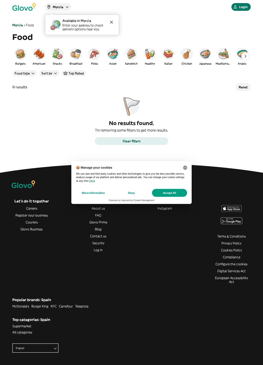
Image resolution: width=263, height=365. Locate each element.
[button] (20, 56)
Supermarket (21, 326)
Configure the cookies (231, 264)
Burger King (39, 306)
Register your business (31, 215)
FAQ (98, 215)
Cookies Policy (231, 250)
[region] (131, 56)
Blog (98, 229)
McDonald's (20, 306)
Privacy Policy (231, 243)
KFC (54, 306)
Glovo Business (32, 229)
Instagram (164, 208)
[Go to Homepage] (24, 7)
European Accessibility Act (231, 280)
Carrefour (66, 306)
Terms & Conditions (231, 236)
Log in (98, 250)
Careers (31, 208)
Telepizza (81, 306)
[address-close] (111, 22)
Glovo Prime (98, 222)
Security (98, 243)
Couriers (32, 222)
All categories (22, 332)
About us (98, 208)
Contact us (98, 236)
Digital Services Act (231, 271)
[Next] (245, 56)
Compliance (231, 257)
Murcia (17, 25)
